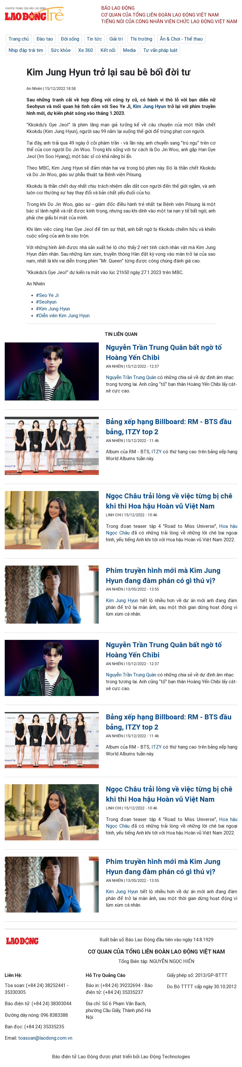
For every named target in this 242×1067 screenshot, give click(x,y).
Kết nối (107, 50)
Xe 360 (85, 50)
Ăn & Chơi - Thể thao (181, 39)
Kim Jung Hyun (149, 106)
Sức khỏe (61, 50)
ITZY (156, 451)
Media (129, 50)
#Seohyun (46, 302)
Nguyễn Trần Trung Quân (131, 377)
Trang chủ (19, 39)
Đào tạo (44, 39)
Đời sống (70, 39)
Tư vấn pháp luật (160, 50)
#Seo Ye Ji (47, 295)
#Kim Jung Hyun (53, 309)
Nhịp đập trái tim (26, 50)
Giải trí (116, 39)
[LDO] (52, 372)
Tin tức (94, 39)
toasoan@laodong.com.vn (45, 1038)
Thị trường (141, 39)
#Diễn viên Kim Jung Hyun (63, 315)
